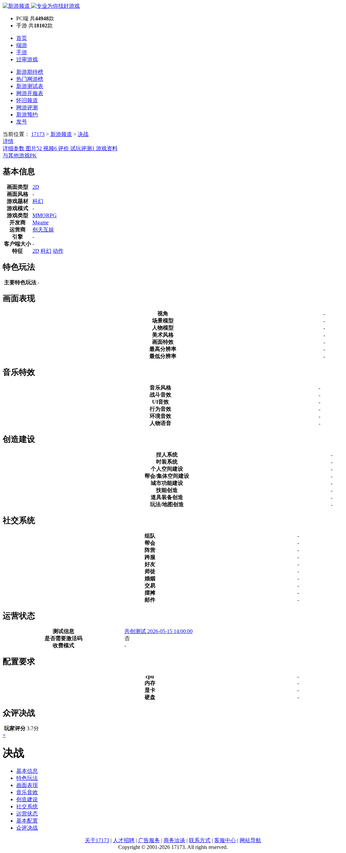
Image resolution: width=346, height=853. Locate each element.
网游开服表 (29, 93)
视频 (50, 148)
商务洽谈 (174, 840)
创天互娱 (43, 229)
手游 (21, 52)
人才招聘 (123, 840)
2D (35, 187)
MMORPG (44, 215)
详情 (8, 141)
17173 (38, 134)
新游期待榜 (29, 72)
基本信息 (27, 771)
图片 (34, 148)
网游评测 (27, 107)
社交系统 (27, 806)
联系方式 (200, 840)
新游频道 (61, 134)
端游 (21, 45)
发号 (21, 122)
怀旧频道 (27, 100)
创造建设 (27, 799)
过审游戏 (27, 59)
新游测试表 (29, 86)
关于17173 (97, 840)
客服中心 (225, 840)
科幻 (37, 201)
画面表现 (27, 785)
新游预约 (27, 114)
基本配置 (27, 821)
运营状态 (27, 813)
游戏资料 (107, 148)
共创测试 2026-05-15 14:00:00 (158, 631)
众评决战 (27, 828)
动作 (58, 251)
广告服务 (149, 840)
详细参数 (14, 148)
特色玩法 (27, 778)
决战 (83, 134)
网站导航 (250, 840)
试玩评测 (82, 148)
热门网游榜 (29, 79)
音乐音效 (27, 792)
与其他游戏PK (20, 155)
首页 (21, 38)
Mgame (40, 222)
